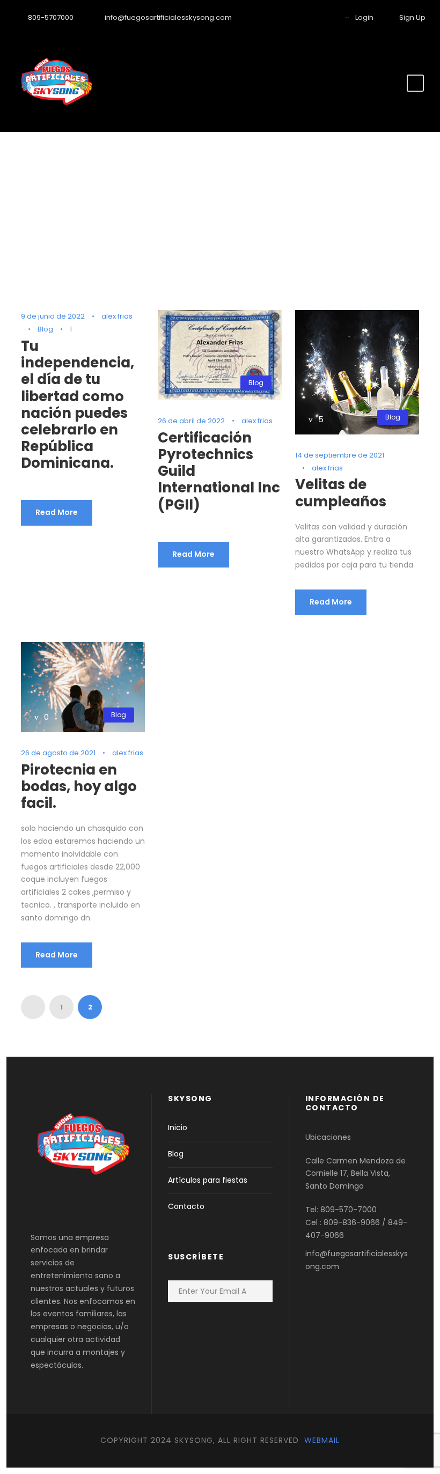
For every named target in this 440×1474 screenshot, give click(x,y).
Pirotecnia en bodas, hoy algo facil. (79, 786)
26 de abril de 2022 (191, 421)
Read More (56, 512)
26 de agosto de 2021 (58, 753)
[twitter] (292, 17)
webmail (321, 1440)
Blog (45, 329)
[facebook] (275, 17)
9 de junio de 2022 (53, 316)
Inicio (177, 1127)
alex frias (117, 316)
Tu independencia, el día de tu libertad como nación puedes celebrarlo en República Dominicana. (77, 404)
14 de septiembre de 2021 (339, 455)
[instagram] (325, 17)
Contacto (186, 1206)
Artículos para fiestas (207, 1180)
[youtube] (308, 17)
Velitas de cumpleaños (340, 493)
